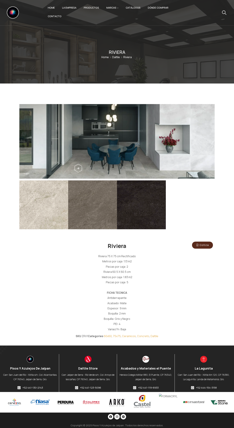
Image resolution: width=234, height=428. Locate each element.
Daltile (116, 57)
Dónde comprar (158, 7)
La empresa (69, 7)
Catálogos (133, 7)
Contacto (54, 16)
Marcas (111, 7)
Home (51, 7)
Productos (91, 7)
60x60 (108, 336)
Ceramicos (129, 336)
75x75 (117, 336)
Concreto (143, 336)
